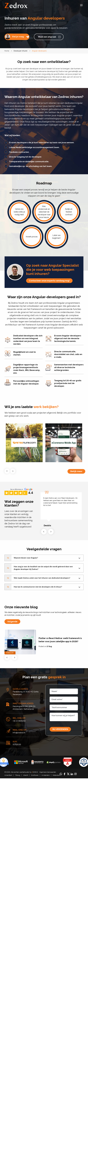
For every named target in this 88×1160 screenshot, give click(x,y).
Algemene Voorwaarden (47, 772)
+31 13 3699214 (19, 721)
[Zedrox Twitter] (68, 774)
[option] (24, 442)
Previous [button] (7, 471)
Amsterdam (45, 775)
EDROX (35, 772)
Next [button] (12, 471)
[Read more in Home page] (15, 5)
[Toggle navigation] (81, 5)
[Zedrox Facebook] (64, 774)
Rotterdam (56, 775)
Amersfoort (8, 775)
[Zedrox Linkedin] (72, 774)
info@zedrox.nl (19, 733)
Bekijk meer (76, 471)
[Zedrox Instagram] (75, 774)
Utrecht (25, 775)
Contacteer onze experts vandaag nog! (49, 280)
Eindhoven (34, 775)
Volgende (12, 621)
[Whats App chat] (61, 774)
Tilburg (17, 775)
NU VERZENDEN (60, 729)
